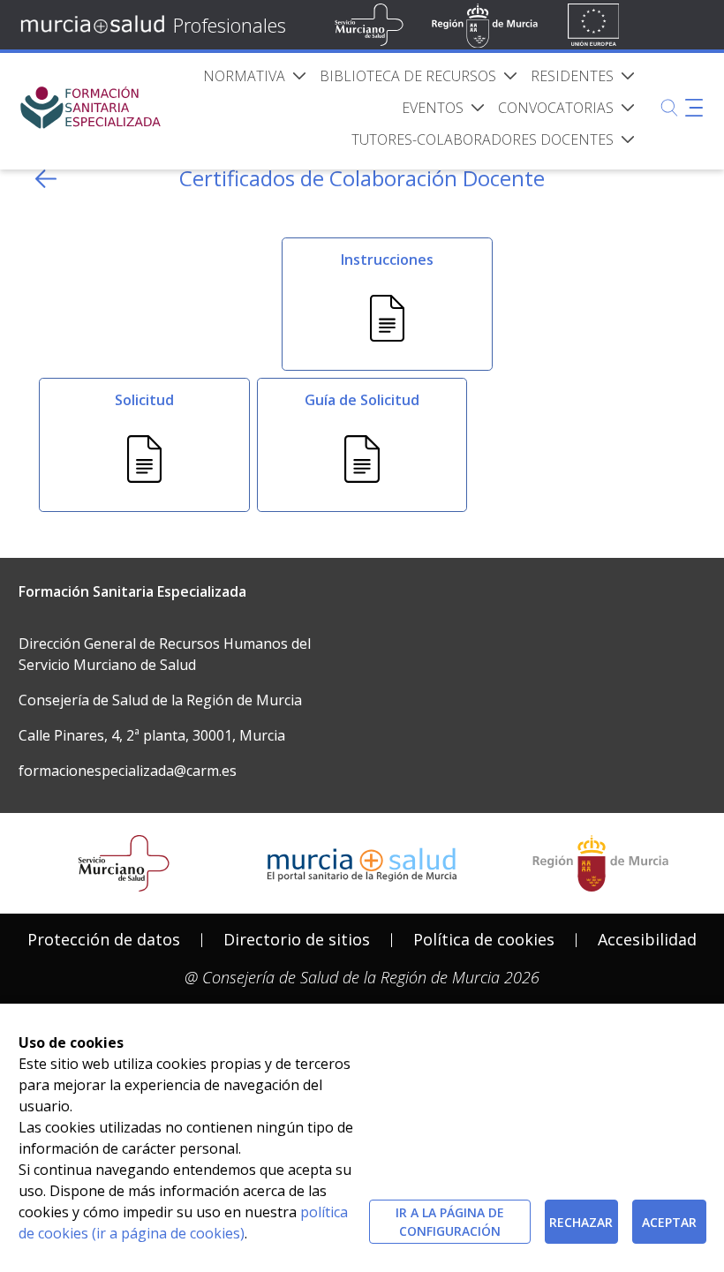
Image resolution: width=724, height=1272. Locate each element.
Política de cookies (483, 939)
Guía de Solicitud (362, 400)
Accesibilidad (647, 939)
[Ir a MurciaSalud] (96, 24)
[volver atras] (46, 178)
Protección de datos (103, 939)
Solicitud (144, 400)
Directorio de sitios (296, 939)
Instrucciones (387, 259)
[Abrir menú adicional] (694, 108)
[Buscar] (669, 108)
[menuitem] (254, 76)
